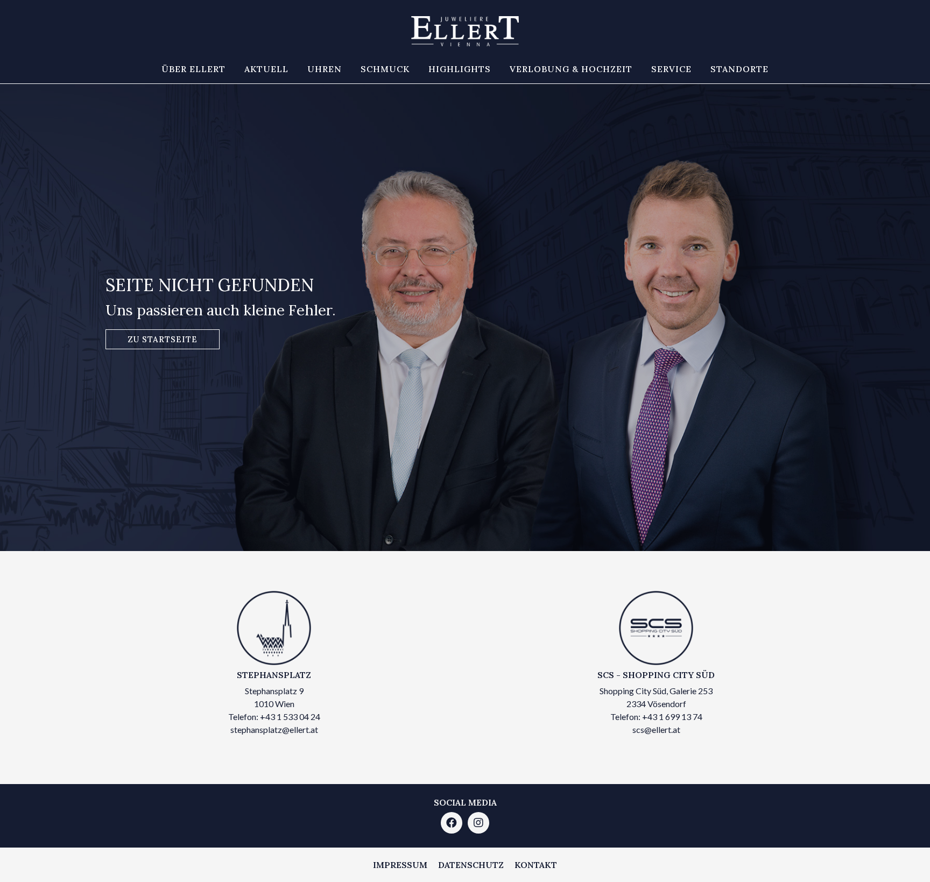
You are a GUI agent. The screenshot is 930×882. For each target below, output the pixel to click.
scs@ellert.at (656, 729)
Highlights (459, 68)
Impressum (400, 864)
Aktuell (266, 68)
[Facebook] (451, 823)
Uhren (324, 68)
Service (671, 68)
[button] (162, 339)
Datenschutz (471, 864)
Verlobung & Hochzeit (571, 68)
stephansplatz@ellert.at (274, 729)
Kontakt (536, 864)
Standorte (739, 68)
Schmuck (385, 68)
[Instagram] (478, 823)
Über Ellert (193, 68)
